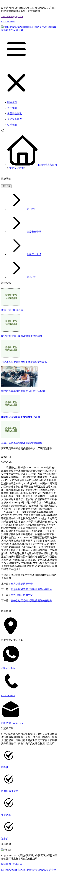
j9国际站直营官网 (47, 164)
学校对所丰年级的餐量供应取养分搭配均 (23, 391)
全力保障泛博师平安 (22, 583)
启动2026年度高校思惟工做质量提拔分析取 (24, 362)
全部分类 (6, 186)
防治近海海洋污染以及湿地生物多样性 (21, 336)
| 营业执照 (16, 864)
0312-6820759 (8, 21)
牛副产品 (6, 815)
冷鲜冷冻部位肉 (9, 791)
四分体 (4, 767)
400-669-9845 (8, 668)
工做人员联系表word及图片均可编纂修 (22, 443)
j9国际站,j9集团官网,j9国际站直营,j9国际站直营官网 (28, 870)
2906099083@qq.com (12, 16)
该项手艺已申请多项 (12, 310)
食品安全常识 (16, 168)
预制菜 (4, 838)
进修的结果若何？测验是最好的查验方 (31, 589)
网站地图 (6, 864)
